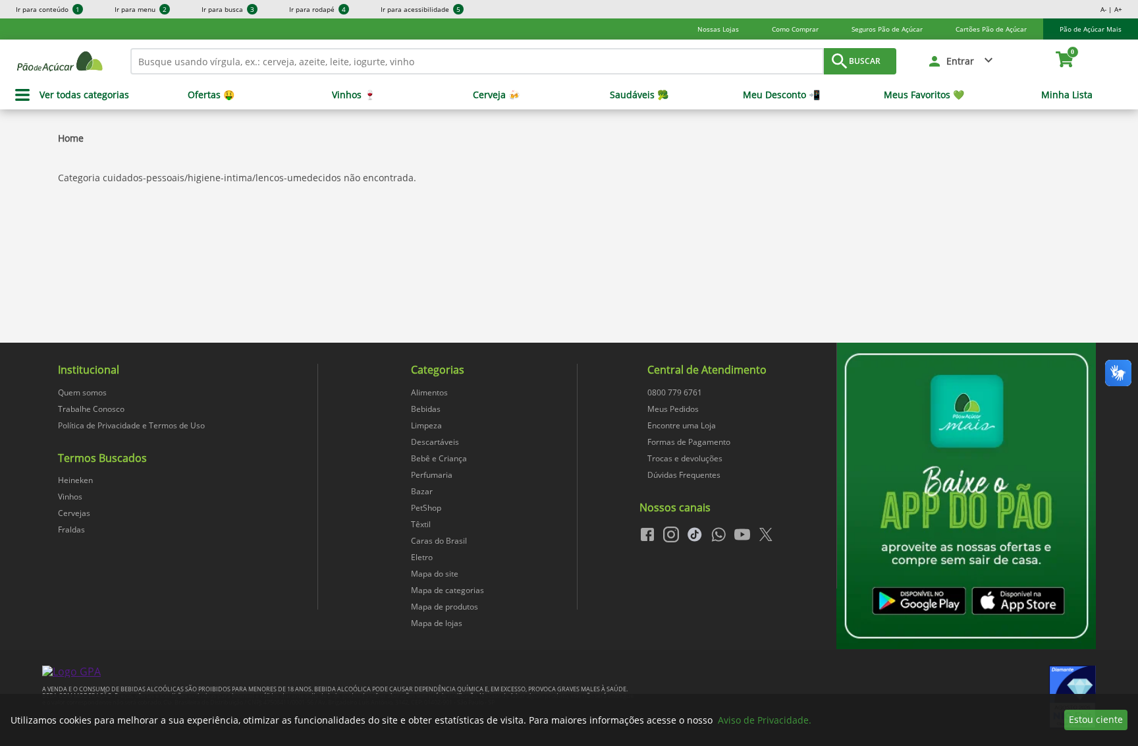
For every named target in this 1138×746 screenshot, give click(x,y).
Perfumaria (431, 474)
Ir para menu (141, 9)
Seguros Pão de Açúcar (887, 29)
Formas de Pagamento (688, 441)
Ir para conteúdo (48, 9)
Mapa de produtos (444, 606)
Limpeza (426, 425)
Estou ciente (1096, 719)
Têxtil (421, 524)
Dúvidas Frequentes (683, 474)
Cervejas (74, 513)
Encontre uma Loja (681, 425)
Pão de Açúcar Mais (1091, 29)
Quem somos (82, 392)
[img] (966, 496)
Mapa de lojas (436, 623)
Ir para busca (228, 9)
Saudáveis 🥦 (639, 95)
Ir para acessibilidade (420, 9)
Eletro (422, 557)
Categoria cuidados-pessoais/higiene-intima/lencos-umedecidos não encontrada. (237, 177)
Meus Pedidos (673, 409)
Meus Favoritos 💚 (924, 95)
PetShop (426, 507)
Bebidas (426, 409)
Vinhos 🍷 (353, 95)
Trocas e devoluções (684, 458)
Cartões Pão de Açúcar (991, 29)
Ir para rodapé (317, 9)
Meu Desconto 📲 (781, 95)
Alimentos (429, 392)
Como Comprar (795, 29)
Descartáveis (435, 441)
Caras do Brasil (439, 540)
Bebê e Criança (439, 458)
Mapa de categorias (447, 590)
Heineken (75, 480)
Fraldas (71, 529)
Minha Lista (1067, 95)
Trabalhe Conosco (91, 409)
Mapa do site (434, 573)
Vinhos (70, 496)
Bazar (422, 491)
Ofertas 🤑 (211, 95)
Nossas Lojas (718, 29)
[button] (961, 61)
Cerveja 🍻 (496, 95)
